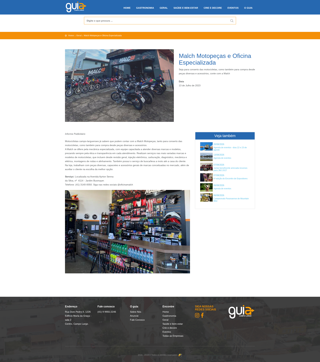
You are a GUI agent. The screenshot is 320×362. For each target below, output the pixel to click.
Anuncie (134, 315)
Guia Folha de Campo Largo (78, 7)
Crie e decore (213, 8)
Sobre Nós (135, 311)
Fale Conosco (137, 319)
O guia (248, 8)
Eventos (233, 8)
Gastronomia (145, 8)
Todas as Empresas (172, 335)
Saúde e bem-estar (186, 8)
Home (127, 8)
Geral (164, 8)
